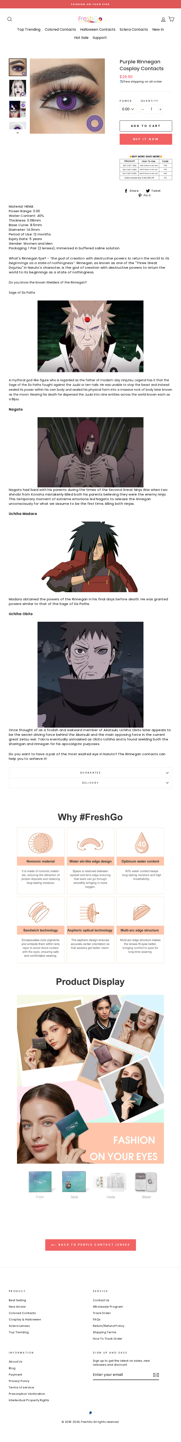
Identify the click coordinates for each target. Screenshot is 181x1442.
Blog (12, 1368)
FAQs (97, 1319)
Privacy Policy (19, 1381)
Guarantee (90, 772)
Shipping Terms (104, 1332)
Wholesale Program (108, 1307)
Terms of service (21, 1387)
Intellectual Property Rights (29, 1400)
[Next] (17, 131)
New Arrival (17, 1307)
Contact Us (101, 1300)
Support (100, 37)
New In (158, 29)
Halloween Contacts (97, 29)
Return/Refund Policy (108, 1326)
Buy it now (146, 139)
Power (126, 101)
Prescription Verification (27, 1394)
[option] (90, 4)
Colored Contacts (60, 29)
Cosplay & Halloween (25, 1319)
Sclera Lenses (19, 1326)
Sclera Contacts (134, 29)
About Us (15, 1361)
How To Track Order (108, 1339)
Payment (15, 1374)
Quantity (150, 101)
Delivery (90, 783)
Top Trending (28, 29)
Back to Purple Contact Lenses (93, 1245)
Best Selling (17, 1300)
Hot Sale (81, 37)
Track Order (102, 1313)
